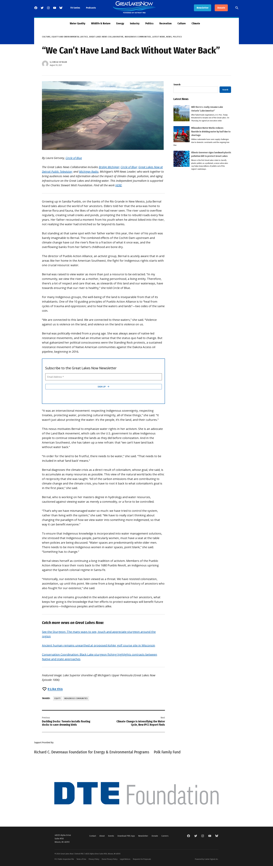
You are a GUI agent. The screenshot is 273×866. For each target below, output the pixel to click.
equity (57, 698)
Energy (120, 23)
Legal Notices (125, 859)
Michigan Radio (88, 171)
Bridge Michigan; (109, 167)
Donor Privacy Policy (109, 859)
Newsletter (202, 7)
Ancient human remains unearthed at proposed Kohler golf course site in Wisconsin (98, 645)
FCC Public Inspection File (64, 859)
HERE (118, 185)
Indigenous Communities (138, 37)
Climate (196, 23)
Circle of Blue (59, 62)
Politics (149, 23)
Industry (134, 23)
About (102, 836)
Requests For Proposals (142, 859)
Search (176, 84)
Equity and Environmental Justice (70, 37)
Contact (92, 836)
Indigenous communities (76, 698)
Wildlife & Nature (100, 23)
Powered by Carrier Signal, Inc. (206, 859)
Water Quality (77, 23)
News (169, 37)
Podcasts (91, 7)
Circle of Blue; (129, 167)
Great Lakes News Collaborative (106, 37)
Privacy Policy (94, 859)
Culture (181, 23)
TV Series (75, 7)
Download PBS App (126, 836)
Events (111, 836)
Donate (221, 7)
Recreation (165, 23)
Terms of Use (81, 859)
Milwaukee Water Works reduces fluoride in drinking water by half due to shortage (210, 132)
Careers (164, 836)
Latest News (158, 37)
